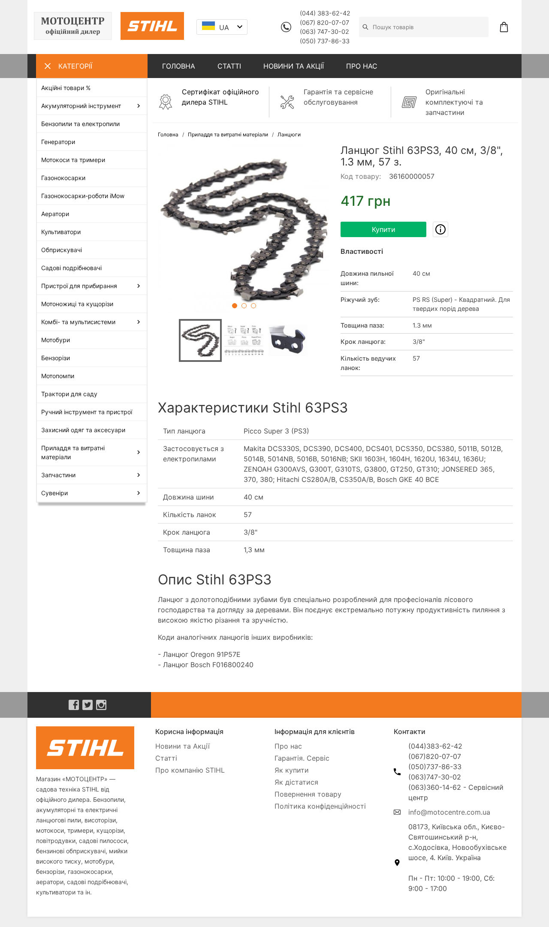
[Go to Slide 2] (244, 305)
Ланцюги (289, 134)
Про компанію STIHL (190, 770)
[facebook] (74, 705)
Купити (383, 229)
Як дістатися (296, 782)
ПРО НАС (361, 66)
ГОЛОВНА (178, 66)
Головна (168, 134)
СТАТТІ (229, 66)
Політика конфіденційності (320, 806)
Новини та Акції (182, 746)
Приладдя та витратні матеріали (228, 134)
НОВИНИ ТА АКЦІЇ (293, 66)
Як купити (291, 770)
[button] (244, 230)
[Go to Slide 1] (234, 305)
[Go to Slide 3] (253, 305)
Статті (166, 758)
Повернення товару (307, 794)
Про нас (288, 746)
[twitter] (87, 705)
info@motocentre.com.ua (449, 812)
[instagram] (101, 705)
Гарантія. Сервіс (301, 758)
